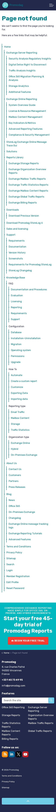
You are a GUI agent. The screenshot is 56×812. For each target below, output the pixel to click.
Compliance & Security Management (29, 134)
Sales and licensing (17, 228)
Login (9, 570)
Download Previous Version (24, 215)
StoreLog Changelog (20, 270)
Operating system (21, 350)
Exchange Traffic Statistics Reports (28, 184)
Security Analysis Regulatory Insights (30, 58)
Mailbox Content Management (25, 117)
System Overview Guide (22, 105)
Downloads (12, 209)
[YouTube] (25, 754)
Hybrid (14, 449)
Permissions (17, 356)
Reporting (16, 307)
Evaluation (17, 295)
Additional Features (20, 92)
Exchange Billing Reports (23, 202)
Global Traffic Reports (40, 731)
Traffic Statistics (20, 430)
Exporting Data (19, 393)
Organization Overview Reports (41, 717)
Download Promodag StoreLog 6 (24, 222)
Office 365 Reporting (13, 707)
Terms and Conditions (18, 546)
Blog (8, 494)
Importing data (19, 399)
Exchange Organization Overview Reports (27, 171)
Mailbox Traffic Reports (40, 723)
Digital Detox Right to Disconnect (27, 64)
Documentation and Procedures (29, 289)
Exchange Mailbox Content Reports (28, 190)
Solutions (11, 151)
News (12, 500)
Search (10, 564)
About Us (11, 463)
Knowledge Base (15, 277)
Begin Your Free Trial (29, 640)
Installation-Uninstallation (26, 338)
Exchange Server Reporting (21, 52)
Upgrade (15, 362)
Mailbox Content (20, 418)
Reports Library (14, 157)
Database (16, 332)
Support (10, 234)
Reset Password (15, 588)
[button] (51, 700)
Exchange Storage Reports (24, 163)
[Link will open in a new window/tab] (19, 754)
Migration (16, 344)
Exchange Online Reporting (21, 99)
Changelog (15, 518)
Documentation (17, 246)
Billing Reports (10, 738)
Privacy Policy (14, 552)
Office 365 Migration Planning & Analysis (26, 78)
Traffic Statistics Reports (11, 725)
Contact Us (15, 469)
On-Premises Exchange (24, 455)
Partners (13, 481)
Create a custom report (24, 381)
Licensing (16, 301)
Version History (17, 252)
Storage (15, 424)
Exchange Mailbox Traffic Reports (27, 178)
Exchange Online (20, 443)
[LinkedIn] (12, 754)
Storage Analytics (19, 86)
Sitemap (11, 558)
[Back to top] (28, 801)
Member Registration (18, 576)
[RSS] (5, 754)
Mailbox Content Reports (11, 733)
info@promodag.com (13, 685)
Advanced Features (20, 539)
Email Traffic (17, 412)
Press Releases (17, 487)
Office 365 (14, 506)
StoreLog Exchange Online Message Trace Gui (26, 144)
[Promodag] (12, 5)
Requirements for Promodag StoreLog (30, 264)
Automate (16, 375)
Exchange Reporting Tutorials (25, 533)
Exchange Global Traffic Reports (26, 196)
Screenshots (16, 258)
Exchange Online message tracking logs (28, 526)
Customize (17, 387)
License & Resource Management (27, 111)
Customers (15, 475)
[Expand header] (51, 5)
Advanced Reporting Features (25, 128)
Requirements (16, 240)
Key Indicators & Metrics (22, 123)
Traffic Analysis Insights (22, 70)
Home (7, 46)
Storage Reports (11, 715)
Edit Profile (12, 582)
